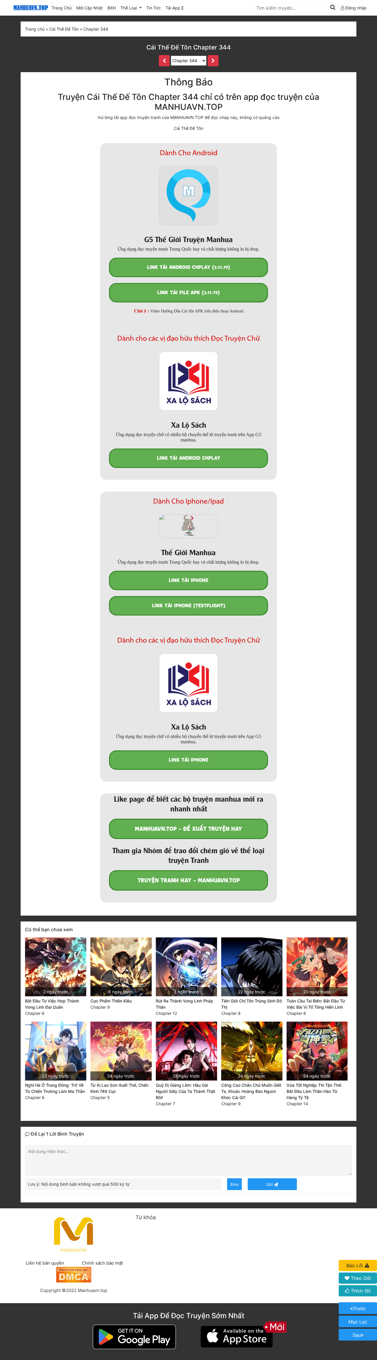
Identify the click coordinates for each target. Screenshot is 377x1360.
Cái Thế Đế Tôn (188, 128)
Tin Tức (153, 7)
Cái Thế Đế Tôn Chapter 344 (188, 47)
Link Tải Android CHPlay (188, 458)
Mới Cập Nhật (90, 7)
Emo (234, 1184)
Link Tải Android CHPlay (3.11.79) (188, 267)
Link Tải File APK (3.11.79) (188, 292)
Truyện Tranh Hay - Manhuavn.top (189, 880)
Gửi (270, 1184)
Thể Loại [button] (129, 7)
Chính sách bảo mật (102, 1263)
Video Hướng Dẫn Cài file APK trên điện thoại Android (196, 311)
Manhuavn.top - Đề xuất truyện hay (188, 829)
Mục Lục (357, 1322)
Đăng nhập (355, 7)
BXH (112, 7)
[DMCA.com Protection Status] (73, 1274)
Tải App (173, 7)
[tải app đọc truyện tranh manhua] (29, 7)
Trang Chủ (62, 7)
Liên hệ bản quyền (45, 1263)
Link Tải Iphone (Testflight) (188, 605)
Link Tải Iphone (188, 580)
